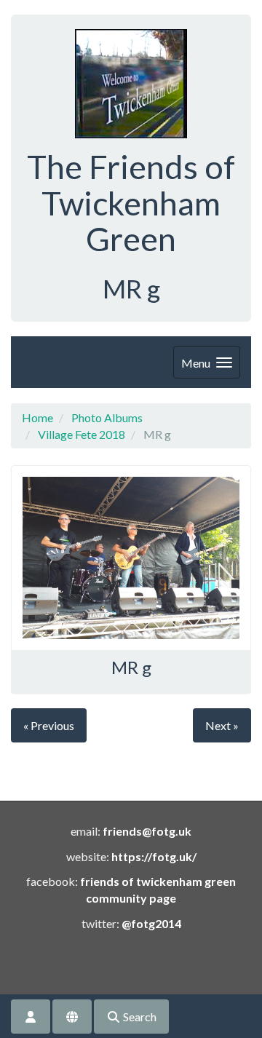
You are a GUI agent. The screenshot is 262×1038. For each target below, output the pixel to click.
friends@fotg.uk (147, 831)
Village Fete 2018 (81, 434)
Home (37, 417)
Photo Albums (107, 417)
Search (138, 1016)
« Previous (48, 725)
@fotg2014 (151, 923)
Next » (222, 725)
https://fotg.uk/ (153, 856)
